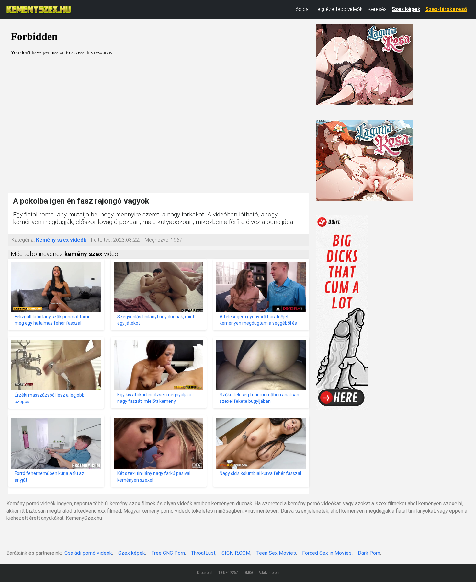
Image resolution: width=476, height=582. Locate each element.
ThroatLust (203, 553)
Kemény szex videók (61, 240)
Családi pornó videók (88, 553)
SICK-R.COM (235, 553)
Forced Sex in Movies (327, 553)
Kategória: (23, 240)
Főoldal (301, 9)
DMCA (248, 572)
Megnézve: (157, 240)
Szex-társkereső (446, 9)
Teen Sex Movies (276, 553)
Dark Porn (369, 553)
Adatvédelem (269, 572)
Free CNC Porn (168, 553)
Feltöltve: (101, 240)
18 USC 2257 (228, 572)
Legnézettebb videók (339, 9)
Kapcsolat (204, 572)
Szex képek (406, 9)
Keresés (377, 9)
